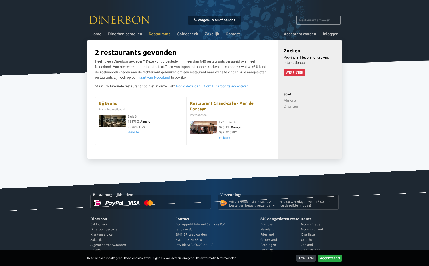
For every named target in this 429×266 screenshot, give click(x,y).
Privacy (95, 250)
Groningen (268, 245)
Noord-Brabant (312, 224)
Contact (233, 34)
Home (95, 34)
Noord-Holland (312, 229)
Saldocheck (187, 34)
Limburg (266, 250)
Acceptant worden (300, 34)
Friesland (267, 234)
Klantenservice (101, 234)
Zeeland (307, 245)
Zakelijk (212, 34)
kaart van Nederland (154, 77)
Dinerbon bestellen (125, 34)
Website (133, 132)
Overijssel (308, 234)
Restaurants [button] (159, 34)
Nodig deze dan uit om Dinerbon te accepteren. (212, 86)
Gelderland (268, 239)
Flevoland (267, 229)
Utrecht (306, 239)
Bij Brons (108, 103)
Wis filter (294, 72)
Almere (145, 122)
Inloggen (331, 34)
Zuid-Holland (310, 250)
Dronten (236, 127)
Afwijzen (306, 258)
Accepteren (330, 258)
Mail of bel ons (223, 20)
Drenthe (266, 224)
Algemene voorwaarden (108, 245)
